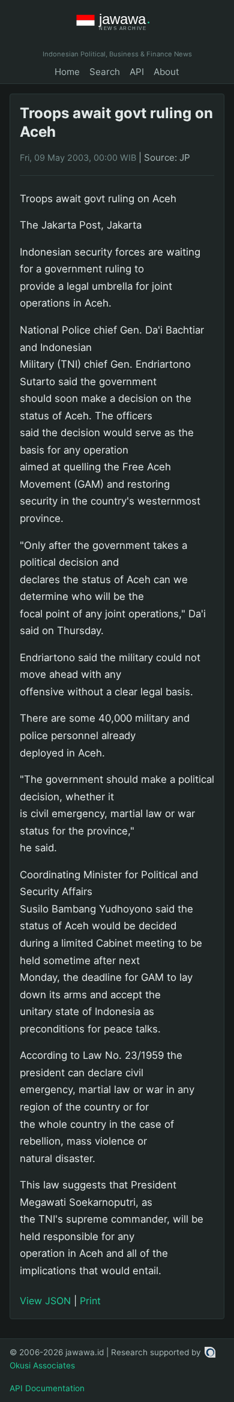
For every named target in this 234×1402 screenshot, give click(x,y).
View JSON (45, 1301)
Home (67, 71)
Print (90, 1301)
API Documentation (47, 1388)
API (137, 71)
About (166, 71)
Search (104, 71)
